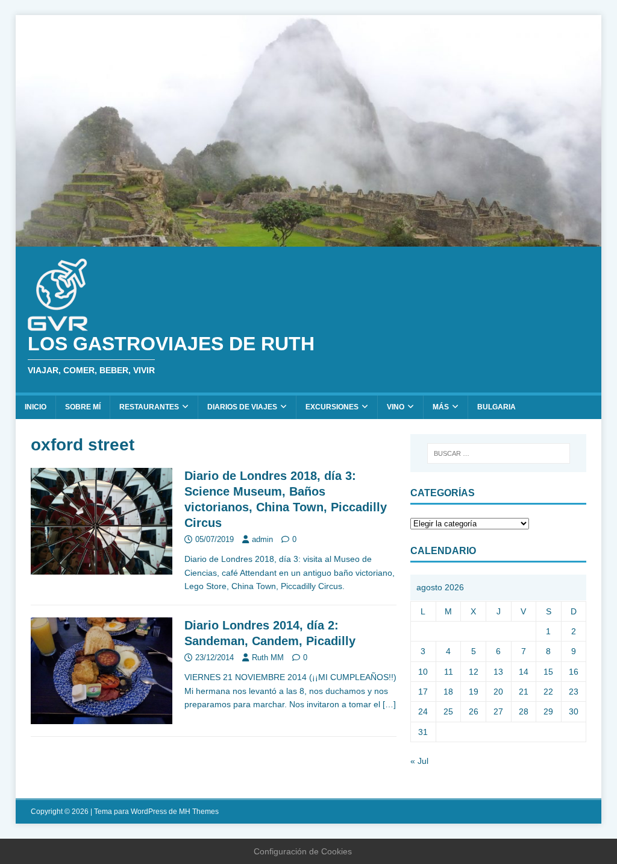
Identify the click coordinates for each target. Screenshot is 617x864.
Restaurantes (149, 407)
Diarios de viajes (242, 407)
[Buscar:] (498, 453)
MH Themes (199, 811)
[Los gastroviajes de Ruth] (309, 240)
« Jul (419, 761)
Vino (395, 407)
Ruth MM (268, 657)
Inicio (35, 407)
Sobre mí (83, 407)
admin (262, 539)
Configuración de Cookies (303, 851)
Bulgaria (496, 407)
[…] (389, 704)
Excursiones (332, 407)
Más (441, 407)
